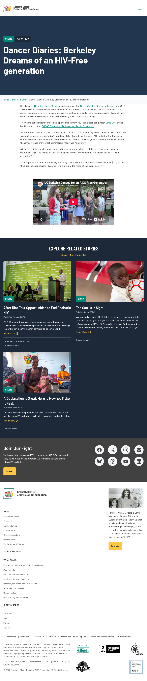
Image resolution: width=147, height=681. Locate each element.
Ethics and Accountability (102, 636)
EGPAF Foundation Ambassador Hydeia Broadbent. (68, 126)
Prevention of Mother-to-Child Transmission (23, 565)
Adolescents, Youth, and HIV (16, 579)
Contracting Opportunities (17, 636)
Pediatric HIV (9, 570)
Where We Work (12, 551)
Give (5, 618)
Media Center (9, 539)
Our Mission (8, 521)
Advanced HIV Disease (13, 588)
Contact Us (39, 636)
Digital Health (9, 593)
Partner (6, 623)
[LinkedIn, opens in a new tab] (139, 461)
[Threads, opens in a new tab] (112, 461)
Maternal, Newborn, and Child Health (20, 583)
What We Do (10, 560)
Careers (6, 627)
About (6, 511)
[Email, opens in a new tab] (139, 449)
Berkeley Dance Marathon (47, 106)
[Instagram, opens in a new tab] (125, 449)
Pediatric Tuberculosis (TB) (15, 574)
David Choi (110, 122)
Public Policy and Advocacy (15, 597)
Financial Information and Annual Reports (67, 636)
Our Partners (9, 530)
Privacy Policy (124, 636)
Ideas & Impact (11, 99)
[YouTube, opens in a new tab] (125, 461)
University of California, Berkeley (96, 106)
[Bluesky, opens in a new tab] (99, 461)
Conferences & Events (13, 544)
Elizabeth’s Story (11, 516)
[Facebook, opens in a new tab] (99, 449)
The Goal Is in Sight (90, 308)
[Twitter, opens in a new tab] (112, 449)
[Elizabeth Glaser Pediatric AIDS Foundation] (25, 493)
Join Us (7, 613)
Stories (24, 99)
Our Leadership (10, 526)
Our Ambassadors (11, 535)
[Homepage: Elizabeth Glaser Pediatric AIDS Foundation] (13, 8)
